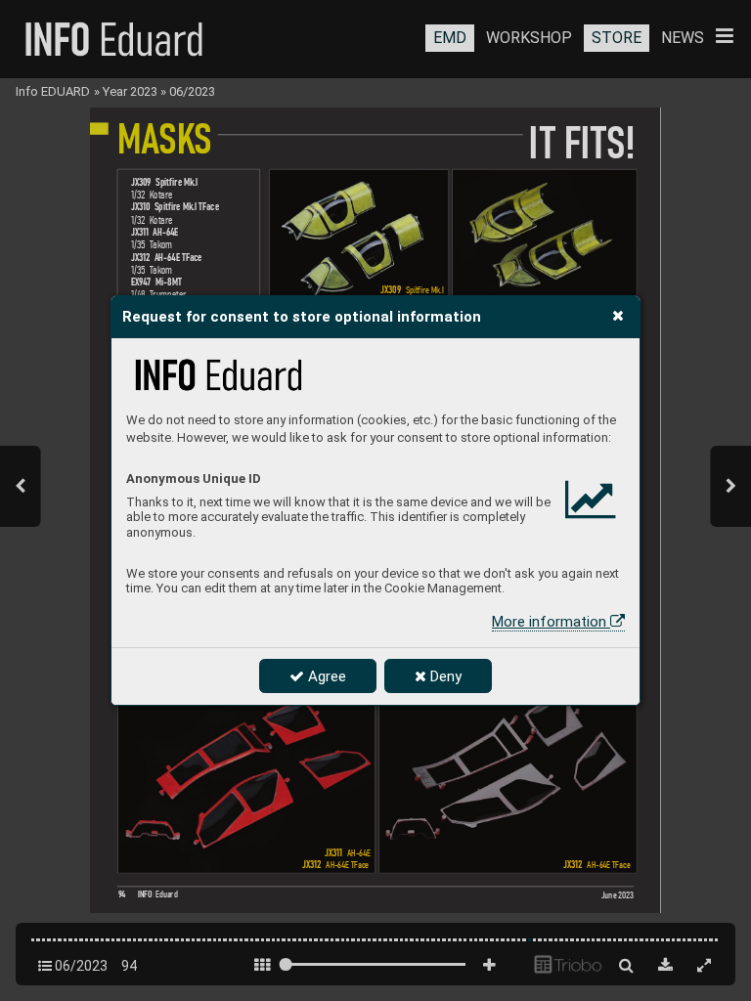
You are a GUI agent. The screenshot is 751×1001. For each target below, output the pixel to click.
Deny (444, 676)
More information (551, 622)
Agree (325, 676)
